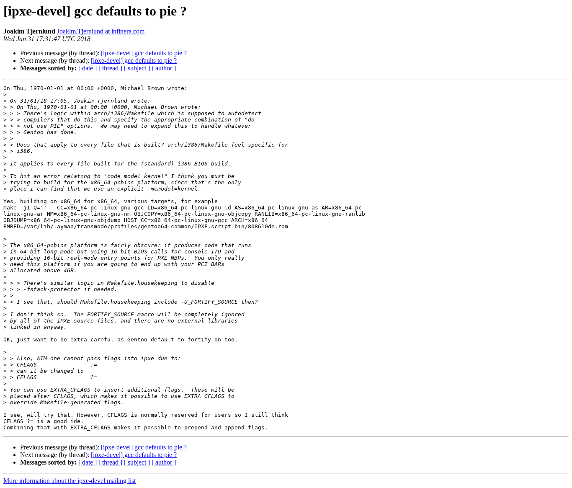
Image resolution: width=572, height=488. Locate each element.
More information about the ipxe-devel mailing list (69, 480)
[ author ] (164, 68)
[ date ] (87, 68)
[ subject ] (137, 68)
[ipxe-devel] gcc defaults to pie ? (144, 53)
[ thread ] (110, 68)
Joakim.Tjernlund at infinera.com (100, 31)
